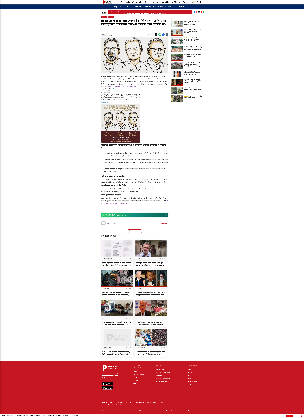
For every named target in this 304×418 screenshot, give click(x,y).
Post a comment (135, 231)
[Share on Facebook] (163, 34)
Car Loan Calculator (161, 375)
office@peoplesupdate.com (112, 412)
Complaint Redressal (152, 402)
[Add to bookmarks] (152, 34)
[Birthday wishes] (193, 2)
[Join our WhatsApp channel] (204, 12)
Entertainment (137, 377)
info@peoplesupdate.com (123, 410)
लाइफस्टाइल (147, 7)
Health (134, 383)
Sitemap (161, 402)
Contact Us (111, 402)
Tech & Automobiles (138, 374)
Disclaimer (132, 402)
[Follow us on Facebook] (194, 12)
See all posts (165, 223)
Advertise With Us (140, 402)
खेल (121, 7)
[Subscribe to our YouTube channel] (201, 12)
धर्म (131, 7)
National (135, 380)
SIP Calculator (160, 369)
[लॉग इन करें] (200, 2)
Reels (189, 375)
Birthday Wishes (192, 381)
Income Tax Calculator (162, 381)
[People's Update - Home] (107, 2)
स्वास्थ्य (126, 7)
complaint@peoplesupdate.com (174, 410)
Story (189, 378)
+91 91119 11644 (141, 410)
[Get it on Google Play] (105, 13)
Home (189, 369)
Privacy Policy (119, 402)
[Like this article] (148, 34)
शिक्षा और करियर (184, 7)
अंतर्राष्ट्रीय (115, 7)
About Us (104, 402)
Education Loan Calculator (163, 378)
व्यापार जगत (138, 7)
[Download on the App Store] (103, 13)
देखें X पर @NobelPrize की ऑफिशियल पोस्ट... (123, 87)
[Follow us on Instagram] (196, 12)
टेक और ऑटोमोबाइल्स (159, 7)
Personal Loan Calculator (163, 372)
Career (126, 402)
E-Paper (190, 384)
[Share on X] (156, 34)
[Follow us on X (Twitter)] (199, 12)
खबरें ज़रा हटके (172, 7)
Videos (190, 372)
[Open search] (198, 2)
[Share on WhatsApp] (159, 34)
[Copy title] (167, 34)
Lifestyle (135, 371)
